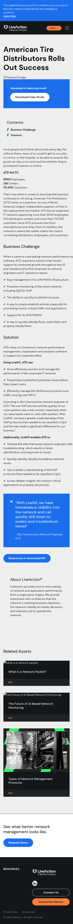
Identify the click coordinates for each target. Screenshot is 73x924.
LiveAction (15, 27)
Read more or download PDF (26, 558)
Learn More (9, 16)
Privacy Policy (10, 911)
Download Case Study (29, 97)
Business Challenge (23, 129)
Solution (16, 135)
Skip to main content (15, 4)
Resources (11, 869)
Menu (67, 27)
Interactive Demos (51, 902)
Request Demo (18, 842)
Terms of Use (28, 911)
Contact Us (50, 892)
